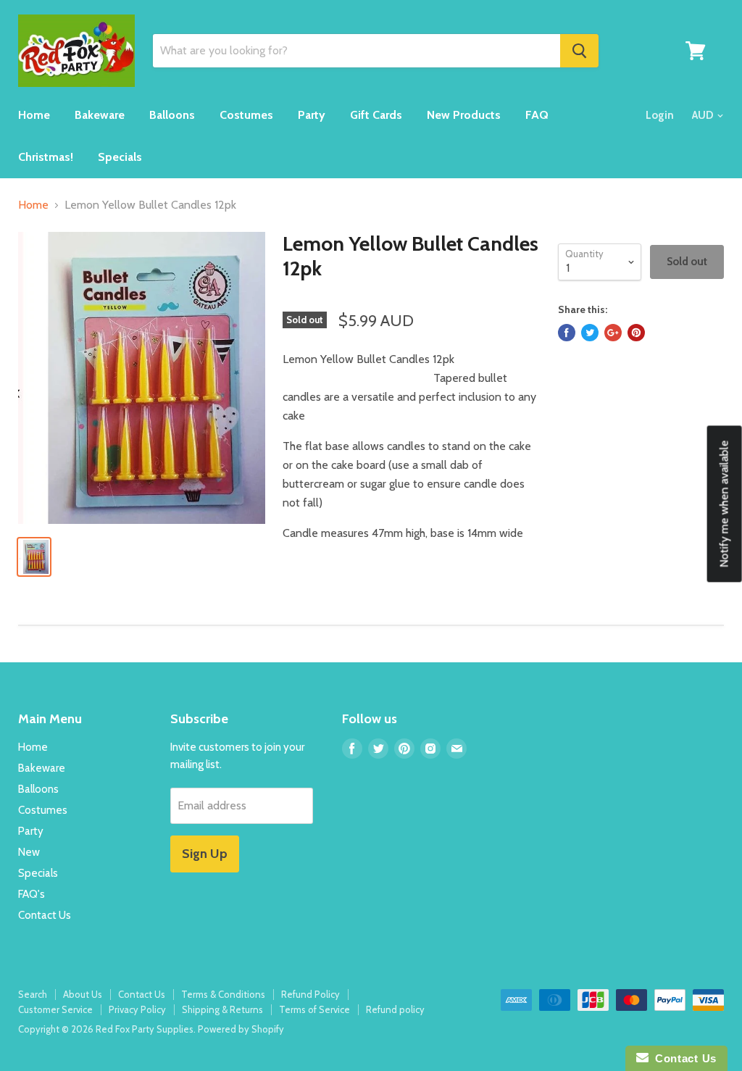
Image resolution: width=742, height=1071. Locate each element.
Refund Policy (310, 994)
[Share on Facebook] (566, 332)
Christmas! (45, 157)
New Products (464, 115)
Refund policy (395, 1009)
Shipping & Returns (222, 1009)
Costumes (246, 115)
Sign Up (205, 854)
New (29, 852)
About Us (82, 994)
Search (32, 994)
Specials (120, 157)
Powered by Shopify (241, 1029)
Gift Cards (376, 115)
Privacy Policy (137, 1009)
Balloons (172, 115)
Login (660, 115)
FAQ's (31, 894)
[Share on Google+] (613, 332)
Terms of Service (314, 1009)
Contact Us (44, 915)
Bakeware (100, 115)
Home (34, 115)
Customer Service (55, 1009)
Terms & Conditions (223, 994)
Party (311, 115)
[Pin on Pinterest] (636, 332)
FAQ (537, 115)
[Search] (579, 50)
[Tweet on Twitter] (590, 332)
